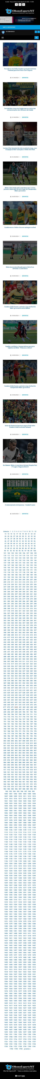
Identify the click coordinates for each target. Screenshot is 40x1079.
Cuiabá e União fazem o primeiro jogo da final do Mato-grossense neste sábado (20, 307)
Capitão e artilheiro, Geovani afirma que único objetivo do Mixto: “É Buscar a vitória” (20, 347)
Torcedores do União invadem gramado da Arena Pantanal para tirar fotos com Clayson (20, 69)
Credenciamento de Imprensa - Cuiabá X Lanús (20, 505)
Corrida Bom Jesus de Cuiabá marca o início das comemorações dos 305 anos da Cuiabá (20, 109)
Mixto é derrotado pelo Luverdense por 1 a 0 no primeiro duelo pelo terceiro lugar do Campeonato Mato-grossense (20, 189)
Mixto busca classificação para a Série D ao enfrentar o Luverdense (20, 267)
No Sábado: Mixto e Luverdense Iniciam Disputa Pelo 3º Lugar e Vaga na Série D (20, 466)
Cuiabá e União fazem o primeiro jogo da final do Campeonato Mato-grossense (20, 386)
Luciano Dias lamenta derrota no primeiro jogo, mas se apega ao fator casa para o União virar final (20, 148)
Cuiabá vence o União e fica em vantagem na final (20, 227)
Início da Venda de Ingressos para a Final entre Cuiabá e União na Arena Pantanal (20, 426)
